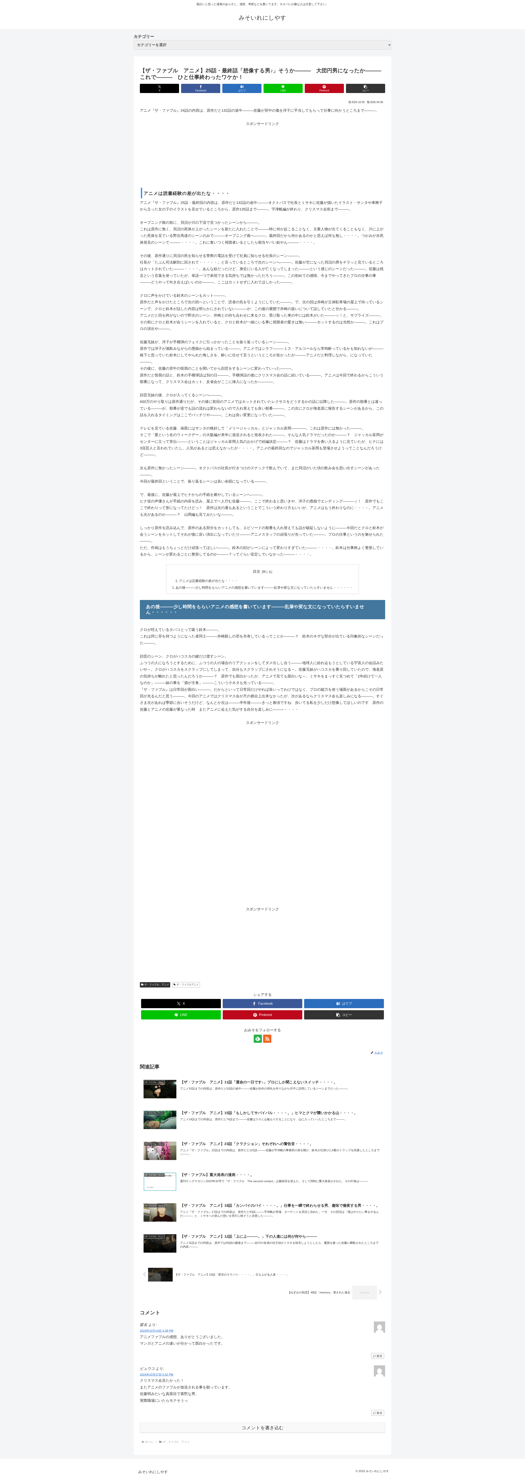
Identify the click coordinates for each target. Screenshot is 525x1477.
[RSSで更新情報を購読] (267, 1039)
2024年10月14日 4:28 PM (156, 1330)
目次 (256, 571)
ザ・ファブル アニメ (156, 984)
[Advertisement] (262, 156)
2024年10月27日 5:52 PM (156, 1374)
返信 (379, 1356)
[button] (365, 88)
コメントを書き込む (263, 1427)
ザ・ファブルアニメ (188, 984)
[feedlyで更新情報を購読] (258, 1039)
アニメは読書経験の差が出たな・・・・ (208, 581)
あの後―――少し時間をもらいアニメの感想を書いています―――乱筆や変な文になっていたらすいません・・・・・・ (264, 587)
